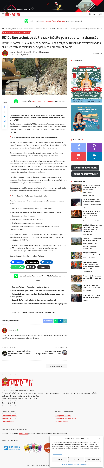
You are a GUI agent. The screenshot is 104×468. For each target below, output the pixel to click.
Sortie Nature (87, 290)
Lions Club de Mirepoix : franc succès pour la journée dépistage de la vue (38, 290)
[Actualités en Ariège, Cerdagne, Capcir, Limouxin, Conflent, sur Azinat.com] (12, 14)
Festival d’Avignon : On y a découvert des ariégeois (30, 287)
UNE (84, 207)
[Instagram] (94, 147)
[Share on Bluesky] (4, 121)
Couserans (86, 204)
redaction (12, 52)
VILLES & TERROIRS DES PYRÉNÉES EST (90, 247)
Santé (84, 281)
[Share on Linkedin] (4, 116)
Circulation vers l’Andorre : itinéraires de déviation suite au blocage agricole (39, 304)
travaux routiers (49, 312)
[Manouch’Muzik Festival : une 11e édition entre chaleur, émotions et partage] (76, 214)
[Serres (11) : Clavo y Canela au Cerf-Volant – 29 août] (76, 298)
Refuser (76, 459)
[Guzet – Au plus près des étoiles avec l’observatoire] (76, 202)
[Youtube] (78, 156)
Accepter (59, 459)
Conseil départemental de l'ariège (32, 312)
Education (86, 234)
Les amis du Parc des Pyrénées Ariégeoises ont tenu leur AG (34, 300)
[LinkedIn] (94, 156)
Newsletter (6, 418)
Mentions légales (61, 421)
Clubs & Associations (89, 221)
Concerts (85, 300)
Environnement (87, 271)
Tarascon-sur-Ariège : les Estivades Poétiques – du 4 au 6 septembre (92, 188)
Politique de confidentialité (81, 464)
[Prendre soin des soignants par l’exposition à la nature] (76, 278)
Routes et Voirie (8, 32)
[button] (100, 438)
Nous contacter (8, 421)
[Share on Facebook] (4, 106)
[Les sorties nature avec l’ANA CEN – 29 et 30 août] (76, 288)
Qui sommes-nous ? (9, 416)
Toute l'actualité (23, 32)
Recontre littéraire (88, 195)
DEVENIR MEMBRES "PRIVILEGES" (86, 174)
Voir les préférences (93, 459)
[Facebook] (78, 147)
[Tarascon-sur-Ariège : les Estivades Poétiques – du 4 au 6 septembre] (76, 188)
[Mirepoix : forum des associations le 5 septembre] (76, 255)
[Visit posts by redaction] (5, 53)
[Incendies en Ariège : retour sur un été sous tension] (76, 241)
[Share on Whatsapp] (4, 111)
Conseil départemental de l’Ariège (30, 256)
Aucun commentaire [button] (57, 366)
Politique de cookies (67, 464)
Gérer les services (57, 454)
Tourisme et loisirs (95, 204)
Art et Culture (87, 192)
